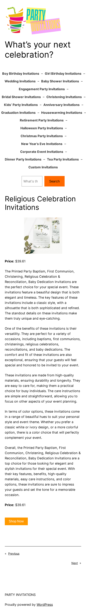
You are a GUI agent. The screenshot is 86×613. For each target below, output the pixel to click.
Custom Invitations (43, 167)
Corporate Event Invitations (41, 152)
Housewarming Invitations (61, 113)
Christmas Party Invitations (42, 136)
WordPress (45, 605)
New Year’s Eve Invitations (41, 144)
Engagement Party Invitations (42, 89)
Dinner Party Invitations (23, 159)
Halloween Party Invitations (41, 128)
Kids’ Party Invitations (21, 105)
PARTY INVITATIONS (20, 595)
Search (54, 181)
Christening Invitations (64, 97)
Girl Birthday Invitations (63, 73)
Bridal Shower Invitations (21, 97)
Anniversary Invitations (61, 105)
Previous (13, 553)
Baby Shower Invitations (60, 81)
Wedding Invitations (20, 81)
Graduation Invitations (18, 113)
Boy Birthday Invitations (20, 73)
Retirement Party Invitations (42, 120)
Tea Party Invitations (63, 159)
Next (74, 563)
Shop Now (16, 521)
